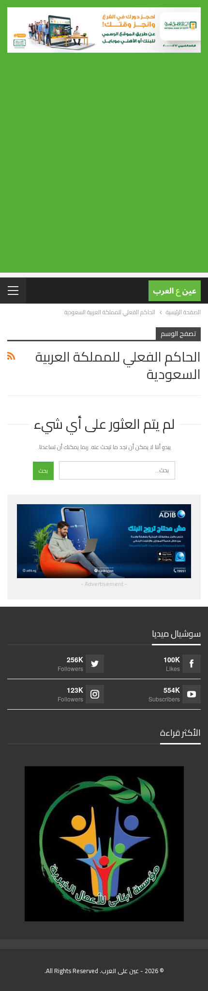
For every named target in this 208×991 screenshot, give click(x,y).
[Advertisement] (104, 169)
